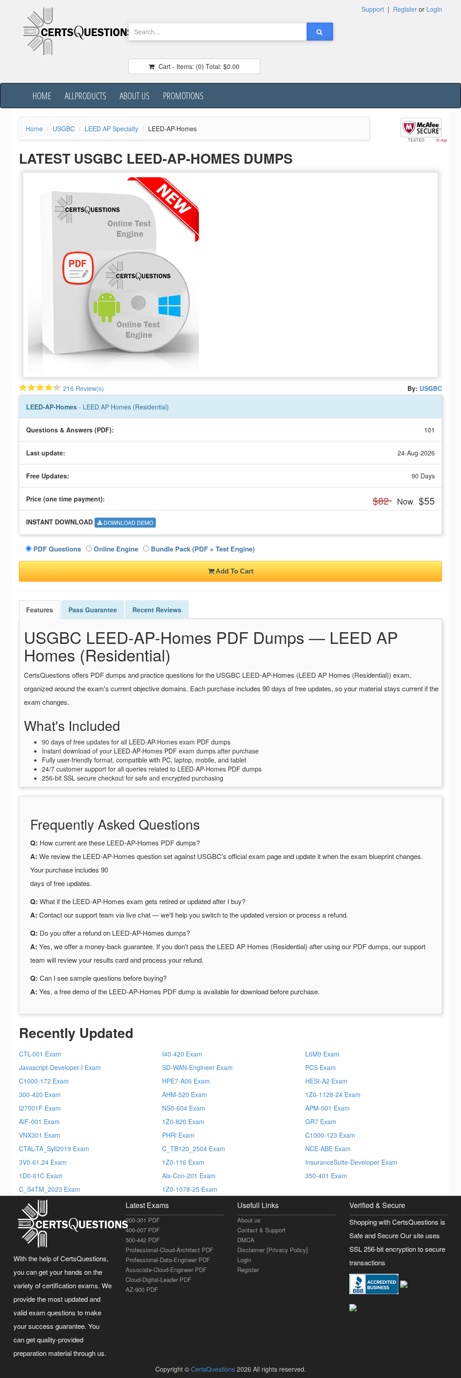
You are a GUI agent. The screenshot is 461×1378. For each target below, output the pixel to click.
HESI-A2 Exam (326, 1080)
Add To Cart (233, 571)
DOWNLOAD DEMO (127, 522)
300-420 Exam (40, 1094)
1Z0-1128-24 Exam (333, 1094)
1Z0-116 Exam (183, 1162)
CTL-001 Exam (40, 1053)
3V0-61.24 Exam (43, 1162)
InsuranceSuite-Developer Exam (351, 1162)
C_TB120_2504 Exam (193, 1148)
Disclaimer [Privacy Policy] (272, 1249)
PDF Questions (56, 549)
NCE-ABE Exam (328, 1148)
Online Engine (115, 549)
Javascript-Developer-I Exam (60, 1067)
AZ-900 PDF (142, 1289)
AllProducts (85, 95)
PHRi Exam (178, 1134)
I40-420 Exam (182, 1053)
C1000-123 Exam (330, 1134)
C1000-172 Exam (44, 1080)
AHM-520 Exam (184, 1094)
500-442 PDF (143, 1240)
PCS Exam (320, 1067)
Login (434, 9)
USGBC (64, 128)
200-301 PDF (143, 1220)
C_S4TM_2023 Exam (49, 1189)
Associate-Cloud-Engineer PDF (166, 1269)
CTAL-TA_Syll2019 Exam (54, 1148)
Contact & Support (261, 1230)
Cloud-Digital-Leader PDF (158, 1279)
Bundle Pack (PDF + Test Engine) (202, 549)
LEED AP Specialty (111, 128)
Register (405, 9)
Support (373, 9)
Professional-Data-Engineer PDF (168, 1259)
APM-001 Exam (327, 1107)
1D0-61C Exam (41, 1175)
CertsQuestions (214, 1368)
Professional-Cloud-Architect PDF (169, 1249)
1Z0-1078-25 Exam (189, 1189)
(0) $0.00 (198, 66)
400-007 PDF (143, 1230)
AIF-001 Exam (39, 1121)
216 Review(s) (83, 388)
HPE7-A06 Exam (186, 1080)
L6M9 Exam (322, 1053)
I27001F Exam (40, 1107)
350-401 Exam (326, 1175)
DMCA (245, 1240)
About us (134, 95)
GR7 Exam (320, 1121)
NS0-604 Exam (183, 1107)
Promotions (183, 95)
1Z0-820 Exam (183, 1121)
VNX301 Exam (39, 1134)
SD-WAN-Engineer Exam (197, 1067)
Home (41, 95)
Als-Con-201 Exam (189, 1175)
